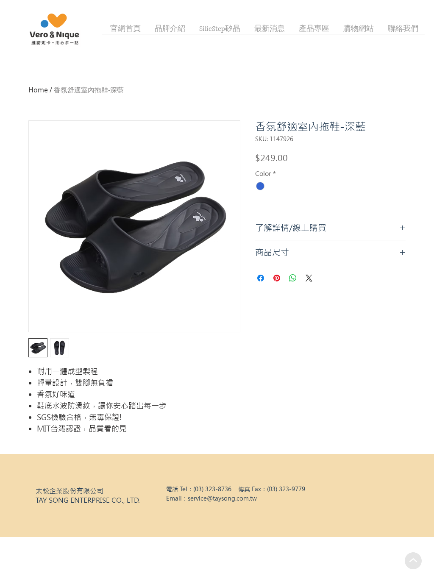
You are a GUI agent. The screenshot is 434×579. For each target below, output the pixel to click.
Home (38, 90)
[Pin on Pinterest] (277, 278)
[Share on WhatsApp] (293, 278)
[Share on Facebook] (261, 278)
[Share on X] (309, 278)
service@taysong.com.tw (222, 498)
